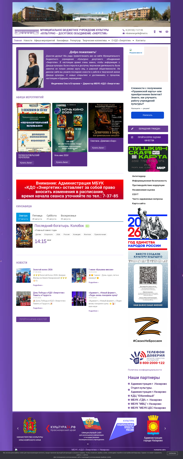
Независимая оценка (143, 189)
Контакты (140, 40)
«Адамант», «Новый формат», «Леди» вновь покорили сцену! (103, 294)
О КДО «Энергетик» (121, 40)
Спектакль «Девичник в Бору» (103, 141)
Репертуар (75, 40)
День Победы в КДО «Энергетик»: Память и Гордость (49, 294)
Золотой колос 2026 (42, 269)
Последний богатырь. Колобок (59, 226)
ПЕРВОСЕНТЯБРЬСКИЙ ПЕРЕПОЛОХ (28, 156)
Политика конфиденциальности (145, 369)
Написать (147, 115)
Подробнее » (38, 285)
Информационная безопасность (149, 180)
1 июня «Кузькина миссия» (101, 269)
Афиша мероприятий (44, 40)
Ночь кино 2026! (61, 155)
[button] (26, 163)
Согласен (172, 453)
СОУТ (135, 194)
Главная (18, 40)
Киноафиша (62, 40)
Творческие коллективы (95, 40)
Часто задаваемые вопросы (147, 198)
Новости (28, 40)
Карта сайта (138, 203)
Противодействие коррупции (148, 185)
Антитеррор (138, 176)
